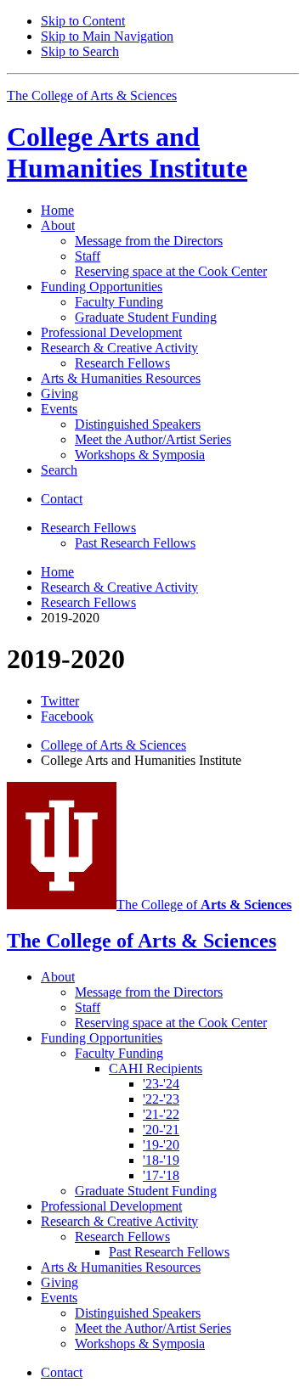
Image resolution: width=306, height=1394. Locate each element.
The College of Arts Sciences (92, 95)
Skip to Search (80, 51)
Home (57, 210)
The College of (204, 904)
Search (59, 470)
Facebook (67, 716)
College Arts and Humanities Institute (127, 152)
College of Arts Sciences (113, 745)
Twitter (60, 701)
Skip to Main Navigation (107, 36)
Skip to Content (83, 21)
